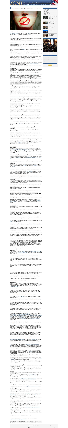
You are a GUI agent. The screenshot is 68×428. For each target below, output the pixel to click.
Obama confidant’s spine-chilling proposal (52, 30)
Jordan (14, 166)
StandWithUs (24, 318)
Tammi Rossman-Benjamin (36, 51)
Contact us (45, 61)
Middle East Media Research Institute (23, 314)
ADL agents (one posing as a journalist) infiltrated (32, 386)
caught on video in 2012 (14, 286)
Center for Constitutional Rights (22, 252)
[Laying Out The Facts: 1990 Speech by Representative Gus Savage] (45, 18)
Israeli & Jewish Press (47, 13)
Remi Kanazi (19, 142)
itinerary (20, 123)
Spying (39, 421)
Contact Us (17, 427)
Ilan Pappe (30, 351)
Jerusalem (23, 49)
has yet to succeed (21, 296)
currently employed (28, 336)
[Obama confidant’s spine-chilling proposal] (45, 32)
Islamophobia (32, 421)
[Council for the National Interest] (34, 5)
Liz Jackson (23, 251)
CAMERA (13, 314)
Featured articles (46, 9)
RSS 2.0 (25, 422)
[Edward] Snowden (27, 393)
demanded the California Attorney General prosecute (20, 293)
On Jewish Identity (51, 34)
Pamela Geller (23, 316)
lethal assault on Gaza (18, 185)
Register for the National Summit (48, 57)
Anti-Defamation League (31, 374)
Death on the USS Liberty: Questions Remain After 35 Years (53, 22)
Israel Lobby (36, 421)
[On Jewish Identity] (45, 36)
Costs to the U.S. (46, 10)
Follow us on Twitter (47, 59)
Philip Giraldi (16, 421)
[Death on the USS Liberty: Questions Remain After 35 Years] (45, 23)
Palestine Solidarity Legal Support (36, 251)
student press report (34, 339)
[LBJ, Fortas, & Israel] (45, 28)
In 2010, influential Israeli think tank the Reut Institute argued (20, 149)
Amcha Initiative (14, 42)
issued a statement (29, 171)
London (25, 150)
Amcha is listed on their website (29, 306)
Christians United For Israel (18, 315)
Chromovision (56, 427)
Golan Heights (35, 165)
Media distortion (46, 12)
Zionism (11, 221)
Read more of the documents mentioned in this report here (18, 419)
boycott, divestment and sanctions (33, 63)
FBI (35, 394)
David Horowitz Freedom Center (35, 318)
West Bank (24, 165)
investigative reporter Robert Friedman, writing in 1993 (28, 378)
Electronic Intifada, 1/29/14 (14, 33)
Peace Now (32, 379)
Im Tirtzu (28, 313)
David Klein (29, 293)
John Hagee (31, 315)
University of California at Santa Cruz (26, 58)
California (28, 33)
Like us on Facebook (47, 58)
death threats (20, 317)
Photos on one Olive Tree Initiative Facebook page (17, 339)
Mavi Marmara (18, 157)
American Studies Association (16, 97)
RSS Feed (14, 427)
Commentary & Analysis (28, 421)
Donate (45, 60)
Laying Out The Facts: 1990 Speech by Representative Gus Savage (53, 16)
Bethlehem (34, 74)
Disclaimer (11, 427)
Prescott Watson (13, 322)
